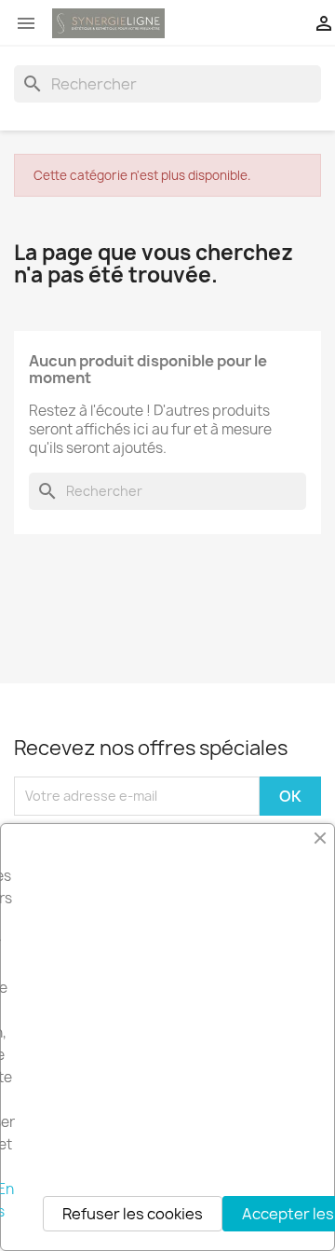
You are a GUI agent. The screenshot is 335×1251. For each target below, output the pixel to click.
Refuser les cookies (132, 1213)
